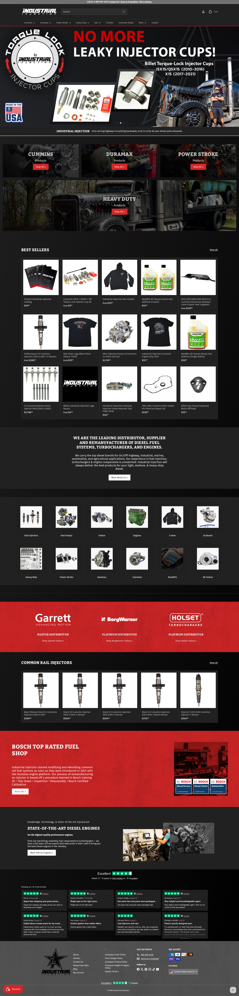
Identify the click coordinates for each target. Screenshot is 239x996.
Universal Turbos (126, 23)
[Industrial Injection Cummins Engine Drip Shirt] (158, 338)
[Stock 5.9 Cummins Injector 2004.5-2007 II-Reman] (80, 697)
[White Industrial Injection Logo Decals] (80, 391)
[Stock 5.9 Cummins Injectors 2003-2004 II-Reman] (119, 697)
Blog (75, 969)
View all (214, 250)
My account (78, 972)
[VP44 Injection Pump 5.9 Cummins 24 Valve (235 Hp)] (119, 338)
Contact (155, 23)
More (141, 23)
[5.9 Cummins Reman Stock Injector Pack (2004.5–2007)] (41, 390)
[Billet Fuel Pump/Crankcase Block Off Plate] (198, 390)
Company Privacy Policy (116, 962)
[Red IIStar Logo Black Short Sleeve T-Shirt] (80, 338)
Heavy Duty (81, 23)
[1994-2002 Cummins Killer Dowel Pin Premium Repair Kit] (158, 390)
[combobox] (94, 12)
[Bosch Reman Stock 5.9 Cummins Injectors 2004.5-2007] (41, 697)
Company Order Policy (115, 954)
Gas (96, 23)
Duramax (44, 23)
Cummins (28, 23)
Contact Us (114, 2)
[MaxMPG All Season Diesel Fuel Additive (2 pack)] (158, 284)
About (76, 954)
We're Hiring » (146, 2)
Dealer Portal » (112, 971)
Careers (76, 958)
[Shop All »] (41, 160)
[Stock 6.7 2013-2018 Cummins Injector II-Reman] (198, 697)
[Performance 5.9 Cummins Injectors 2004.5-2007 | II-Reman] (41, 338)
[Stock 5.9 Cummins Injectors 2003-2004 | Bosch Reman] (158, 697)
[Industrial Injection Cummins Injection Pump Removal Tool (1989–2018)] (119, 392)
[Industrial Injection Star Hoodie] (119, 282)
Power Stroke (62, 23)
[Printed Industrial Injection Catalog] (41, 284)
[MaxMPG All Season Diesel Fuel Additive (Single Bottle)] (198, 338)
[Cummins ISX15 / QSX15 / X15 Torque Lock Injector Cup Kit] (80, 284)
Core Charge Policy (113, 958)
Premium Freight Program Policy (117, 966)
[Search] (123, 12)
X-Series (109, 23)
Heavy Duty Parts (81, 965)
